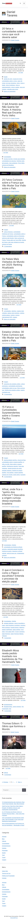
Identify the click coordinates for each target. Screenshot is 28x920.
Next (20, 782)
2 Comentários (8, 246)
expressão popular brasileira (15, 549)
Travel (3, 857)
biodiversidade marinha (10, 460)
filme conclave (6, 627)
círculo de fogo (21, 460)
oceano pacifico (18, 472)
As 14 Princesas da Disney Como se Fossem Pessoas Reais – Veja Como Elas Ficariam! (13, 813)
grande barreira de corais (15, 468)
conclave (22, 625)
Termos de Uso (6, 873)
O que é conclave (19, 631)
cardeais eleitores (9, 623)
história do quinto (7, 551)
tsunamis (22, 474)
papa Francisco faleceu (17, 633)
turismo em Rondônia (8, 165)
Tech (3, 855)
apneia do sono (8, 79)
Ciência (6, 772)
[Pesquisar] (24, 790)
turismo (13, 315)
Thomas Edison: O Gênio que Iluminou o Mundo (13, 726)
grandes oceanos (6, 470)
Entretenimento (8, 704)
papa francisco (6, 633)
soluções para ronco (12, 89)
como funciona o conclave (13, 625)
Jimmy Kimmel (17, 706)
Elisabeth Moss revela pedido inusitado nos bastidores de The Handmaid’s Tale (12, 656)
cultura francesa (8, 231)
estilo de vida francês (8, 238)
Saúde (5, 76)
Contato (4, 878)
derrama (4, 549)
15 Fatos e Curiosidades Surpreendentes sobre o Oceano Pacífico (11, 412)
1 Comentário (7, 638)
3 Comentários (8, 476)
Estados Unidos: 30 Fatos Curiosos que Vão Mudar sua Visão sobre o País (14, 336)
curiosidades (7, 311)
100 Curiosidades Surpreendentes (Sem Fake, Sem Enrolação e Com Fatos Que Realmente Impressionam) (13, 819)
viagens (15, 317)
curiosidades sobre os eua (9, 388)
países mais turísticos (13, 313)
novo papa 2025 (9, 631)
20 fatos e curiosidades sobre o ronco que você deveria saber (13, 33)
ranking (22, 313)
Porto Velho (21, 163)
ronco (18, 83)
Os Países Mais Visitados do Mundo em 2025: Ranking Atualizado (13, 263)
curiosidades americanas (15, 386)
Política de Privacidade (8, 875)
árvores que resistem (19, 159)
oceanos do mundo (7, 474)
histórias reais (20, 161)
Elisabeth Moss (8, 706)
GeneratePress (14, 917)
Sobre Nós (5, 871)
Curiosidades (7, 156)
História (14, 545)
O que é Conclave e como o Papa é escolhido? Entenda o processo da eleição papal (13, 576)
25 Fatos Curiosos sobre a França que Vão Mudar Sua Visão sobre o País (14, 184)
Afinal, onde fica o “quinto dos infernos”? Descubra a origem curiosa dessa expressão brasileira (13, 496)
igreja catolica (16, 629)
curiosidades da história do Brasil (13, 547)
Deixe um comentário (9, 91)
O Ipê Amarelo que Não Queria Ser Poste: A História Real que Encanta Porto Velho (12, 109)
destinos (14, 311)
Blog (3, 839)
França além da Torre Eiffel (13, 240)
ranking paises (6, 315)
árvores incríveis (8, 159)
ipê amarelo (5, 163)
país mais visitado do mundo (16, 242)
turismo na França (7, 244)
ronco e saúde (15, 87)
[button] (20, 3)
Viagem (6, 229)
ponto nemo (16, 474)
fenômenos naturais (12, 466)
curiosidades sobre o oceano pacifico (12, 462)
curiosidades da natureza (9, 161)
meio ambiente (13, 163)
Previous (5, 782)
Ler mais (20, 72)
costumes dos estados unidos (12, 384)
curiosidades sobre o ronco (9, 81)
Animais (4, 836)
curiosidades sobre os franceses (15, 236)
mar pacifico (10, 472)
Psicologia (5, 850)
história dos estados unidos (12, 390)
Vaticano (4, 636)
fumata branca (15, 627)
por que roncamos (11, 83)
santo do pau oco (11, 553)
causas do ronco (17, 79)
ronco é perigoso (10, 85)
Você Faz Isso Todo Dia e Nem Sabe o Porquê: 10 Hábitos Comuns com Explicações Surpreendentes (12, 807)
